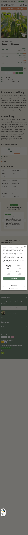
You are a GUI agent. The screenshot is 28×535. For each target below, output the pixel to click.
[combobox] (25, 246)
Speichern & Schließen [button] (14, 282)
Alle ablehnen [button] (14, 285)
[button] (14, 289)
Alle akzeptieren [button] (14, 278)
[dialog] (14, 267)
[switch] (3, 515)
